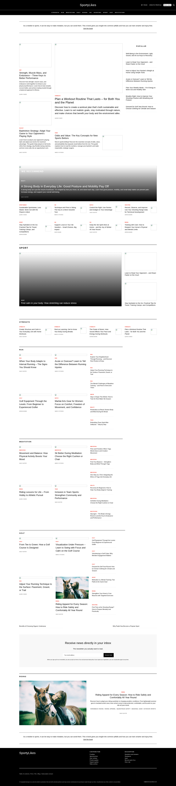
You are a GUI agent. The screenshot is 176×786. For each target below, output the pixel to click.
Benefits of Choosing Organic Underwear (32, 626)
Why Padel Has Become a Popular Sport (126, 626)
